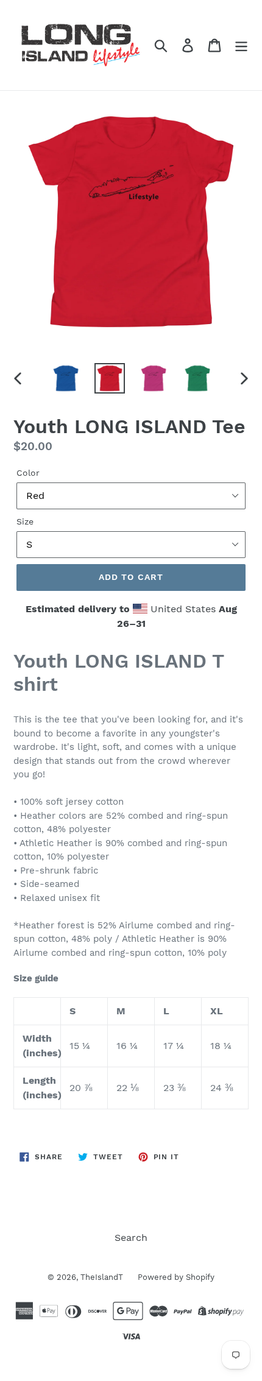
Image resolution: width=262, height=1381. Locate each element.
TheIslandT (103, 1277)
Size (25, 521)
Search (131, 1237)
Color (28, 473)
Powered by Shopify (176, 1277)
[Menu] (241, 45)
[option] (66, 378)
